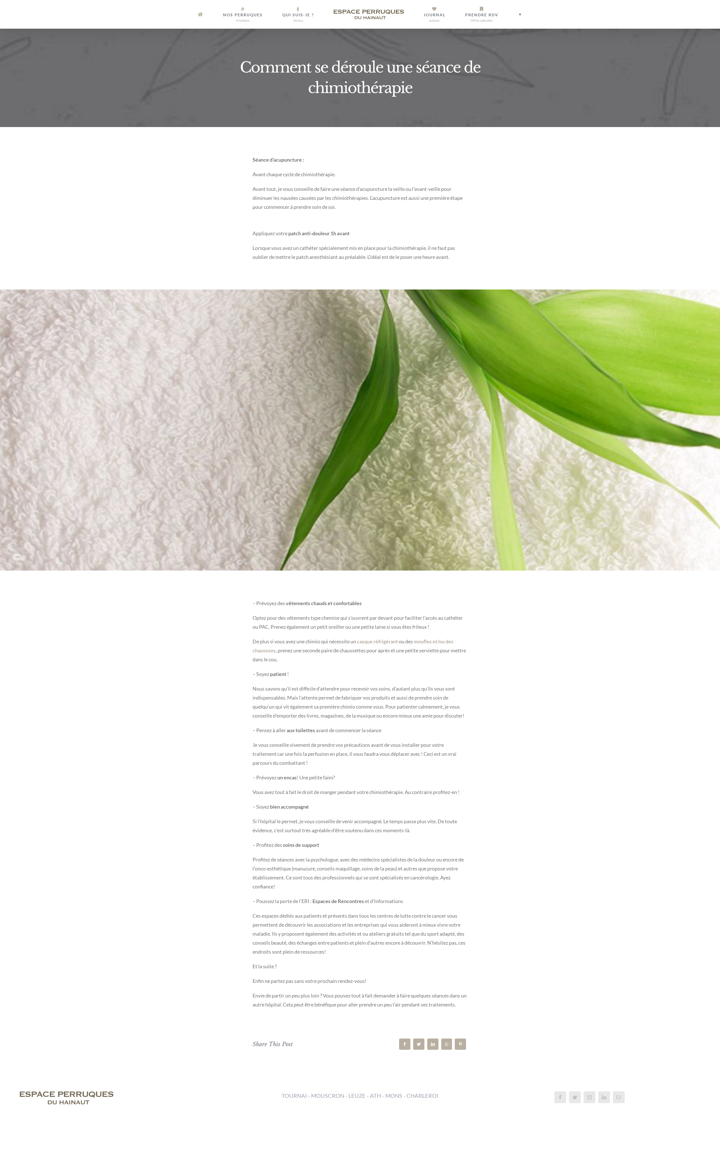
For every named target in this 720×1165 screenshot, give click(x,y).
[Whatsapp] (446, 1044)
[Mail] (619, 1097)
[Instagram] (589, 1097)
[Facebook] (404, 1044)
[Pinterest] (460, 1044)
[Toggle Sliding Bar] (478, 14)
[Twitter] (418, 1044)
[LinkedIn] (432, 1044)
